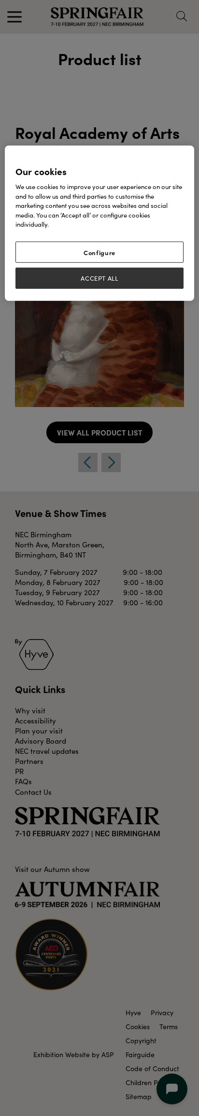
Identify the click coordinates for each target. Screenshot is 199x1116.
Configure (99, 252)
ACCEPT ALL (99, 278)
